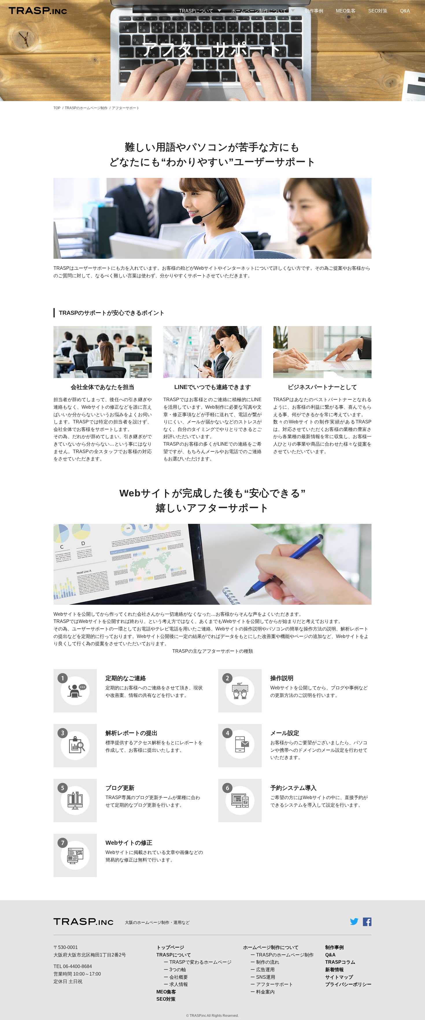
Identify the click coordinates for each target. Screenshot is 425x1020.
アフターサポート (274, 984)
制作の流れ (267, 962)
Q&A (330, 954)
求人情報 (178, 984)
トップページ (170, 947)
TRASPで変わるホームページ (200, 962)
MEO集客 (166, 991)
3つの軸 (177, 969)
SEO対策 (165, 999)
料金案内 (265, 991)
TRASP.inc (198, 1016)
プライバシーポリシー (348, 984)
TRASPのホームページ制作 (86, 108)
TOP (56, 108)
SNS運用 (265, 977)
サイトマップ (339, 977)
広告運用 (265, 969)
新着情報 (334, 969)
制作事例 (334, 947)
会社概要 (178, 977)
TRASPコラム (340, 962)
